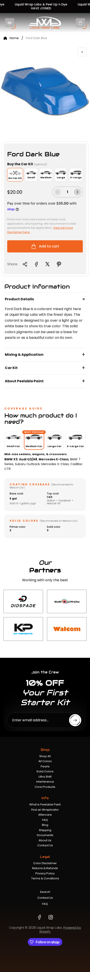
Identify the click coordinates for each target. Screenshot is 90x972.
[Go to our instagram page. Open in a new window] (50, 917)
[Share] (25, 264)
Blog (45, 825)
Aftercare (45, 815)
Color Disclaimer (45, 863)
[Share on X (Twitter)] (47, 264)
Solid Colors (45, 771)
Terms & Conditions (45, 878)
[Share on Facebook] (36, 264)
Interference (45, 782)
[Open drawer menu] (9, 23)
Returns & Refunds (45, 868)
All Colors (45, 761)
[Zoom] (82, 52)
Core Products (45, 787)
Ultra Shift (45, 777)
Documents (45, 835)
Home (14, 38)
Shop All (45, 756)
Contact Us (45, 845)
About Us (45, 840)
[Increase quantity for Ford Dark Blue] (77, 192)
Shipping (45, 830)
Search (45, 892)
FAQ (45, 820)
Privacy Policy (45, 873)
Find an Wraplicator (45, 810)
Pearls (45, 766)
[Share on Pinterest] (59, 264)
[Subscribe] (75, 720)
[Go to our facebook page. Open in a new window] (39, 917)
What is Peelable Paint (45, 804)
